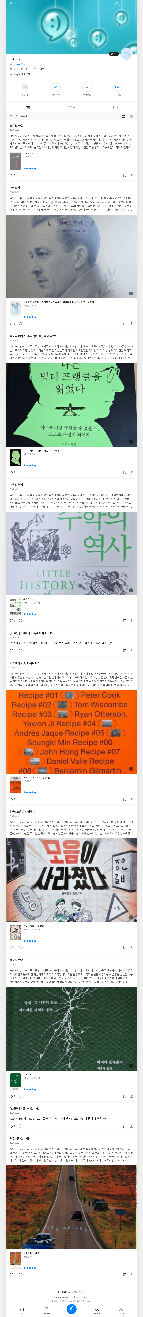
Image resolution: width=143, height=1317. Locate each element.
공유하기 (131, 175)
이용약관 (75, 1297)
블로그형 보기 (123, 116)
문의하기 (85, 1297)
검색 (117, 4)
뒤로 (11, 4)
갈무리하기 (124, 175)
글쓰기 (72, 1309)
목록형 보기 (132, 116)
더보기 (124, 4)
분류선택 (11, 116)
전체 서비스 (131, 4)
